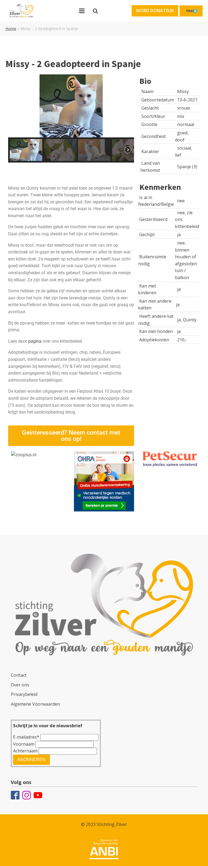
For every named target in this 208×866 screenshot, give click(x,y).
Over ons (20, 685)
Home (10, 28)
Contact (19, 675)
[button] (155, 10)
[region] (71, 118)
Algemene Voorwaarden (35, 704)
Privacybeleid (24, 694)
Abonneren (31, 759)
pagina (34, 341)
